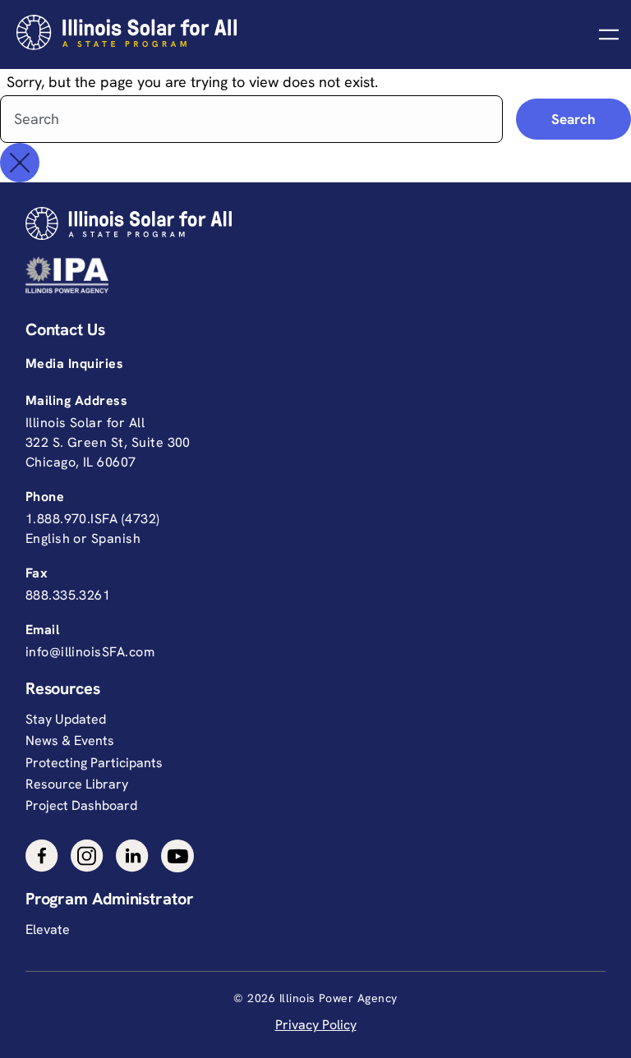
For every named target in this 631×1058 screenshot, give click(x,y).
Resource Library (76, 784)
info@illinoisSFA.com (89, 651)
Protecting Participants (94, 762)
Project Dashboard (81, 805)
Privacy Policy (316, 1024)
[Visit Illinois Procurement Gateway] (311, 274)
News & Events (69, 740)
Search (573, 119)
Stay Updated (65, 719)
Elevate (47, 929)
